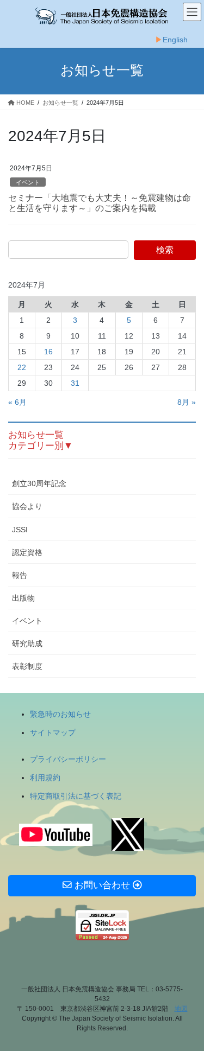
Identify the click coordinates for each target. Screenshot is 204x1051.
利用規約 (45, 777)
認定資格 (27, 552)
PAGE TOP (188, 1010)
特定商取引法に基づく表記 (75, 796)
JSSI (20, 529)
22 (21, 367)
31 (75, 383)
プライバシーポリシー (68, 759)
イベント (28, 182)
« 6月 (17, 402)
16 (48, 351)
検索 (165, 249)
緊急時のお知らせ (60, 714)
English (175, 39)
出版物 (23, 598)
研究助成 (27, 643)
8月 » (186, 402)
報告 (19, 575)
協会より (27, 506)
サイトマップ (53, 732)
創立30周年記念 (39, 483)
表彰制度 (27, 666)
